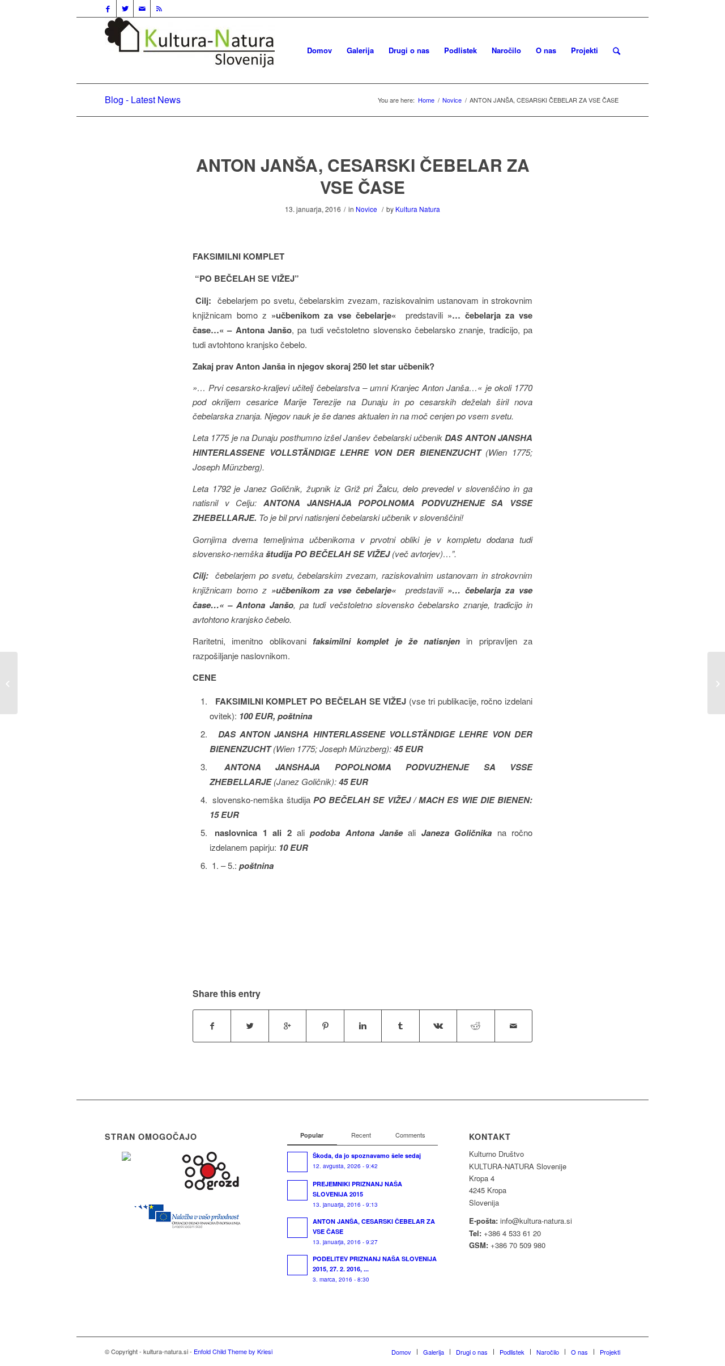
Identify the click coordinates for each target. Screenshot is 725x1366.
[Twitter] (125, 8)
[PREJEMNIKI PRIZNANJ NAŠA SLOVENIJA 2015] (9, 683)
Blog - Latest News (143, 99)
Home (426, 100)
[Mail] (142, 8)
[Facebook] (108, 8)
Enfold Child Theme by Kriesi (233, 1351)
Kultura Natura (417, 209)
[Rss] (159, 8)
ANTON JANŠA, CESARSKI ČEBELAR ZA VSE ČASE (363, 175)
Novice (452, 100)
